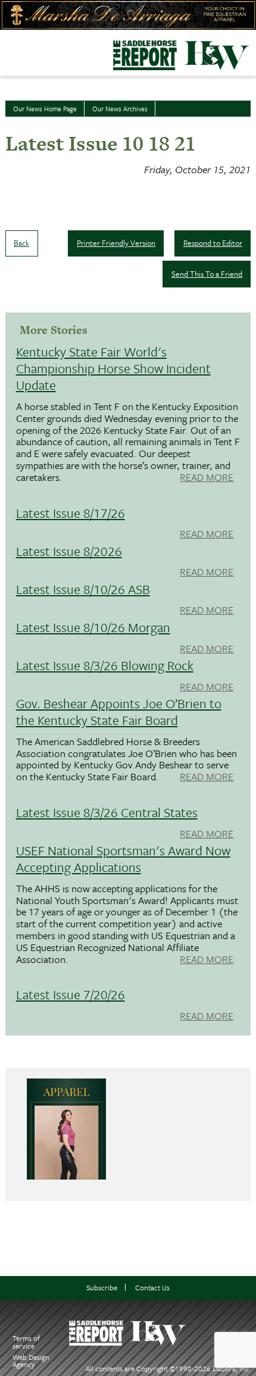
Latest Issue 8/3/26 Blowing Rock (104, 665)
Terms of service (26, 1341)
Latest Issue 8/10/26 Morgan (93, 627)
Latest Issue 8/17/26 (70, 513)
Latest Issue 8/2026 (69, 551)
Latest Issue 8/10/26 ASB (83, 589)
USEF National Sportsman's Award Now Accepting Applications (123, 858)
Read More (206, 477)
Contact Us (152, 1287)
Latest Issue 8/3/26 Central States (107, 812)
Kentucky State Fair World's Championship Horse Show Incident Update (113, 368)
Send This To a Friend (206, 274)
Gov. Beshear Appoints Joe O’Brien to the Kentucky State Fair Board (118, 711)
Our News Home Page (45, 109)
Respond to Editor (212, 243)
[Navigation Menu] (7, 50)
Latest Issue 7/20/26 (70, 994)
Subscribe (101, 1287)
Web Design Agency (31, 1360)
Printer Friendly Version (116, 243)
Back (21, 243)
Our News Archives (120, 109)
